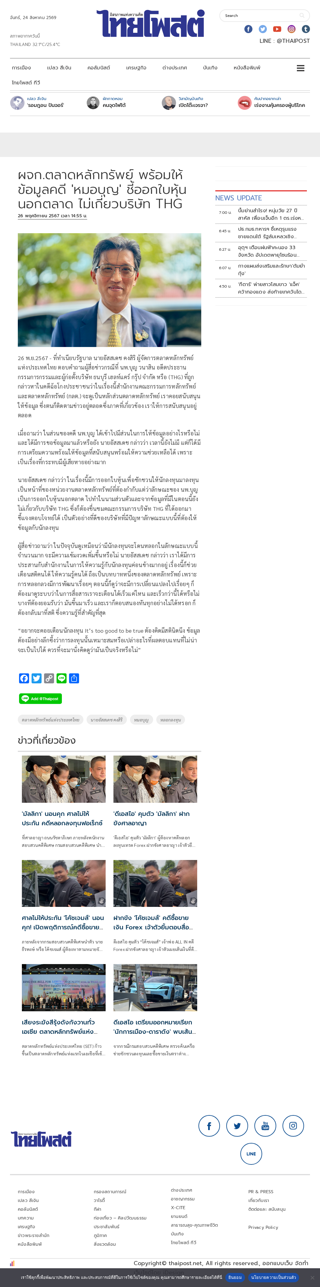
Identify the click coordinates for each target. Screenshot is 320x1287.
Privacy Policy (263, 1227)
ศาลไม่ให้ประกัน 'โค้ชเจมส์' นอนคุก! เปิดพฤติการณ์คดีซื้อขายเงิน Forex (63, 927)
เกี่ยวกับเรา (258, 1200)
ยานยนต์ (179, 1216)
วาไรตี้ (99, 1200)
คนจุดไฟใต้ (114, 105)
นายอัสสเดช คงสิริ (107, 719)
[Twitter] (263, 29)
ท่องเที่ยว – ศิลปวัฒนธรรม (120, 1218)
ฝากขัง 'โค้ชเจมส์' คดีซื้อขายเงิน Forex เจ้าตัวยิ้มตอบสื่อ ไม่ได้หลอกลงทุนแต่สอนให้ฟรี (152, 927)
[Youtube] (277, 29)
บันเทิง (210, 68)
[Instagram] (291, 29)
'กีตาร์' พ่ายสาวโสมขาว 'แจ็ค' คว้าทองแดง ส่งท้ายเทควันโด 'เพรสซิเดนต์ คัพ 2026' (270, 288)
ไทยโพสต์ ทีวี (26, 83)
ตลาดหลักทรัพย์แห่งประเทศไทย (50, 719)
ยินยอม (235, 1277)
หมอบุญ (141, 719)
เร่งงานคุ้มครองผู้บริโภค (279, 105)
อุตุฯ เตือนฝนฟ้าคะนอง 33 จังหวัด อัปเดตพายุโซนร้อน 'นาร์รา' (267, 251)
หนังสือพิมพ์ (247, 68)
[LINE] (251, 1154)
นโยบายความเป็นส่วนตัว (273, 1277)
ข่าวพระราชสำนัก (33, 1235)
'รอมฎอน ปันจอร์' (45, 105)
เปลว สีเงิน (59, 68)
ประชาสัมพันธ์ (107, 1227)
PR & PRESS (261, 1192)
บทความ (26, 1218)
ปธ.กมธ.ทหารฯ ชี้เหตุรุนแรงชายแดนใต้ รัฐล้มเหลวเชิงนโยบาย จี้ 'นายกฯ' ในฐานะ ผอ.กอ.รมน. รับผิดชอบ (267, 232)
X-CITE (178, 1207)
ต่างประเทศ (174, 68)
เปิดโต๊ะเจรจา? (193, 105)
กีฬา (98, 1209)
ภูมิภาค (100, 1235)
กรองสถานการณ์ (110, 1192)
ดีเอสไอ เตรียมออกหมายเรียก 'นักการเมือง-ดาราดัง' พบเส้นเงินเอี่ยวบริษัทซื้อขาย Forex (152, 1032)
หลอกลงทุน (170, 719)
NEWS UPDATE (238, 198)
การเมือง (21, 68)
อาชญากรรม (183, 1199)
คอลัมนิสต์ (99, 68)
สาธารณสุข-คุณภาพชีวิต (194, 1225)
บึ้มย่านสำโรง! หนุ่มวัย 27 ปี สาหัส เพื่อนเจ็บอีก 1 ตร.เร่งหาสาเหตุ (270, 214)
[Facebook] (248, 29)
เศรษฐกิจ (136, 68)
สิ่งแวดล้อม (105, 1244)
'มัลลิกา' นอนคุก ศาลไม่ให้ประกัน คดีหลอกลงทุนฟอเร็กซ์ (62, 818)
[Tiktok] (306, 29)
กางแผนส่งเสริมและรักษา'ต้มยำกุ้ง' (271, 269)
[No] (312, 1277)
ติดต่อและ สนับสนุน (267, 1209)
